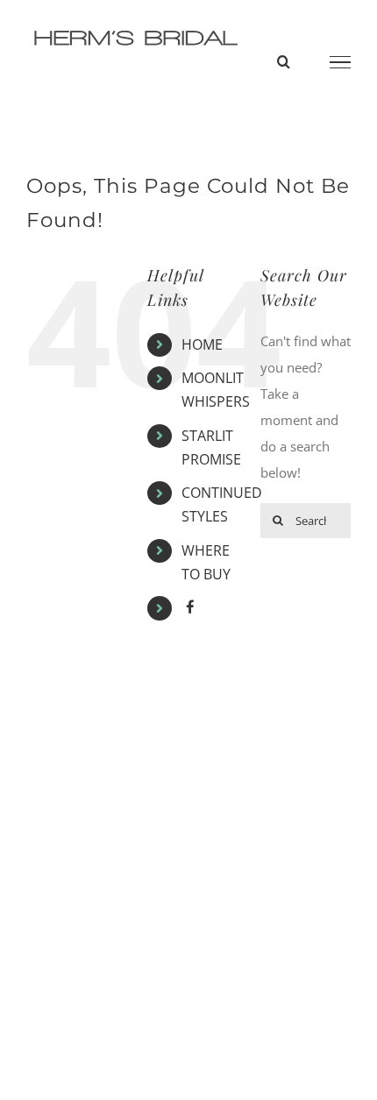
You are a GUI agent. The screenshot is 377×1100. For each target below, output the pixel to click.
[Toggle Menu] (340, 62)
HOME (202, 344)
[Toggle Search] (283, 61)
